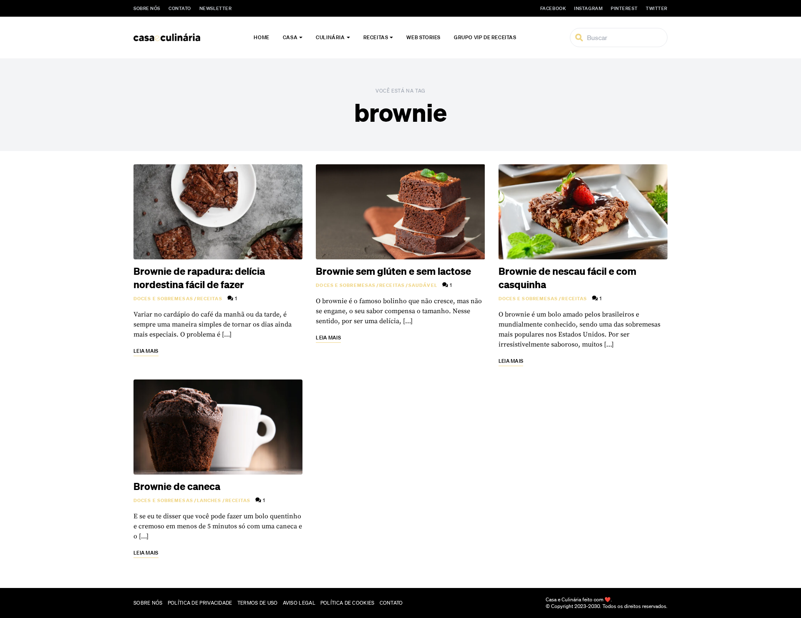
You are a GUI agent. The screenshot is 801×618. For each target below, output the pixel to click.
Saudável (422, 285)
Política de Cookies (347, 602)
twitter (657, 8)
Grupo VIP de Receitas (485, 37)
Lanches (209, 500)
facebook (553, 8)
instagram (588, 8)
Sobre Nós (147, 8)
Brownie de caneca (177, 486)
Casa (290, 37)
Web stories (423, 37)
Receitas (375, 37)
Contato (180, 8)
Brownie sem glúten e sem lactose (393, 271)
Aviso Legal (299, 602)
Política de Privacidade (200, 602)
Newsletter (215, 8)
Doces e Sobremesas (163, 298)
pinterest (624, 8)
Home (261, 37)
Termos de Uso (257, 602)
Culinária (330, 37)
